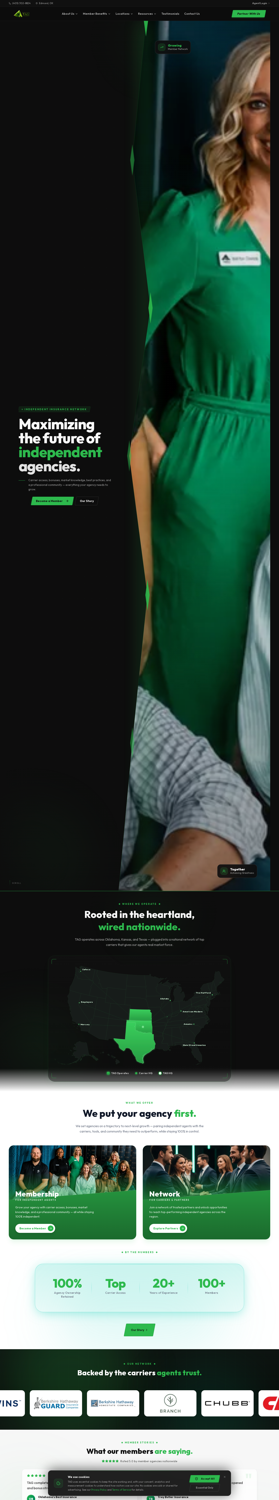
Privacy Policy (99, 1489)
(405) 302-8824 (21, 3)
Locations (122, 14)
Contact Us (192, 14)
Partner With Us (248, 14)
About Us (68, 14)
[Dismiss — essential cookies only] (225, 1477)
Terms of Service (121, 1489)
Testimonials (170, 14)
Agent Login (259, 3)
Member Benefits (95, 14)
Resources (145, 14)
